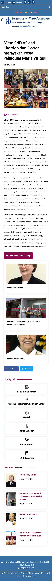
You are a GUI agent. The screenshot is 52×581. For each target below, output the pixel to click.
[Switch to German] (21, 12)
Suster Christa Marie (17, 359)
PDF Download (12, 115)
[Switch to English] (16, 12)
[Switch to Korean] (30, 12)
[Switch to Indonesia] (35, 12)
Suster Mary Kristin (15, 288)
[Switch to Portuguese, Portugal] (26, 12)
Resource (8, 2)
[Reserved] (13, 2)
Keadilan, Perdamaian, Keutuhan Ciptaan (27, 404)
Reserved (19, 2)
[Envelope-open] (29, 2)
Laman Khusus (26, 444)
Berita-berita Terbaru (26, 392)
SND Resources (27, 458)
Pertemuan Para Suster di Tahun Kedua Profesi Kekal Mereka (31, 496)
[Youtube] (25, 2)
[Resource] (2, 2)
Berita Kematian (26, 431)
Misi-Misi (27, 417)
